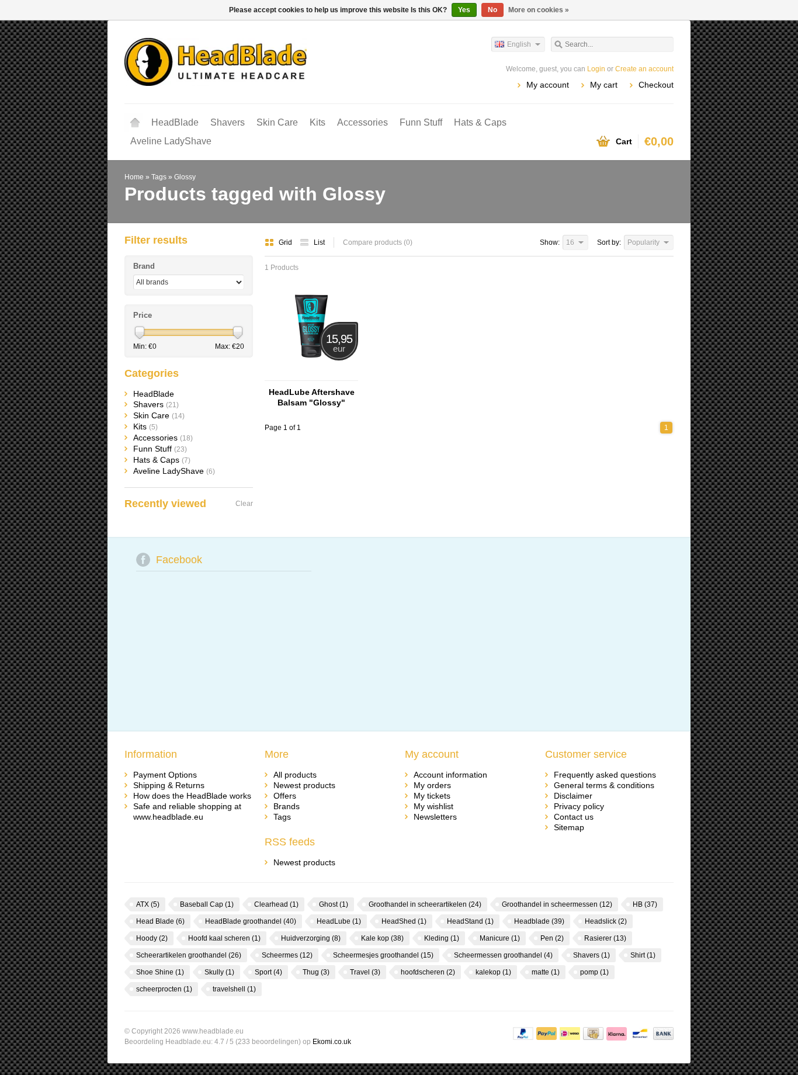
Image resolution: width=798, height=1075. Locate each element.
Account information (450, 774)
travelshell (234, 989)
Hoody (152, 938)
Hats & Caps (480, 122)
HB (645, 904)
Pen (552, 938)
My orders (432, 785)
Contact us (574, 816)
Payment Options (165, 774)
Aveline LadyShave (170, 141)
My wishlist (433, 806)
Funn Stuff (421, 122)
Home (134, 122)
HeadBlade (175, 122)
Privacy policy (579, 806)
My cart (603, 84)
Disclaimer (573, 795)
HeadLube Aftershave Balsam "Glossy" (312, 397)
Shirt (642, 955)
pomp (594, 972)
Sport (268, 972)
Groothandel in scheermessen (557, 904)
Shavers (227, 122)
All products (295, 774)
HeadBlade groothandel (250, 921)
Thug (316, 972)
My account (547, 84)
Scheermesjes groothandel (383, 955)
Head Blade (160, 921)
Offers (284, 795)
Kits (317, 122)
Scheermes (287, 955)
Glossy (185, 177)
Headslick (606, 921)
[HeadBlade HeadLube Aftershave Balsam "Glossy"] (311, 375)
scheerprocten (164, 989)
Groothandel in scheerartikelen (425, 904)
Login (596, 69)
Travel (365, 972)
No (492, 10)
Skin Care (277, 122)
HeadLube (339, 921)
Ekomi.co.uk (332, 1042)
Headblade (539, 921)
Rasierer (605, 938)
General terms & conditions (604, 785)
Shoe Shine (160, 972)
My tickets (432, 795)
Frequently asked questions (605, 774)
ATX (147, 904)
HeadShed (403, 921)
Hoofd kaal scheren (224, 938)
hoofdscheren (428, 972)
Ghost (333, 904)
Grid (286, 242)
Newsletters (435, 816)
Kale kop (382, 938)
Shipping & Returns (168, 785)
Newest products (304, 785)
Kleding (441, 938)
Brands (286, 806)
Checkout (656, 84)
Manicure (500, 938)
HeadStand (470, 921)
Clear (244, 504)
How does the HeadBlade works (192, 795)
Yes (464, 10)
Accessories (362, 122)
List (319, 242)
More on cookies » (538, 10)
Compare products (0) (377, 242)
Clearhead (276, 904)
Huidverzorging (311, 938)
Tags (158, 177)
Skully (219, 972)
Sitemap (569, 827)
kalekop (493, 972)
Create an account (644, 69)
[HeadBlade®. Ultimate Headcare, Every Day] (261, 61)
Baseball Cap (207, 904)
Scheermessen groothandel (503, 955)
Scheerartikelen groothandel (188, 955)
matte (546, 972)
